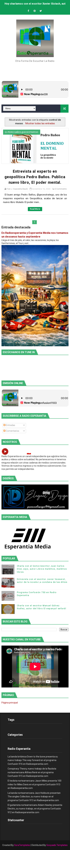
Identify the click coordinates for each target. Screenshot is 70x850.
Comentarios (12, 431)
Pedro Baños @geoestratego (23, 132)
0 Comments (61, 189)
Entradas (10, 425)
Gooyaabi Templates (57, 845)
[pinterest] (34, 11)
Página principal (9, 702)
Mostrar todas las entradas (40, 123)
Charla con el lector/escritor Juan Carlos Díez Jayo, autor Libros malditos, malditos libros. (42, 569)
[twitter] (40, 11)
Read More (35, 209)
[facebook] (28, 11)
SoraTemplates (22, 845)
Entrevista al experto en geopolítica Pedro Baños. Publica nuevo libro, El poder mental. (35, 177)
